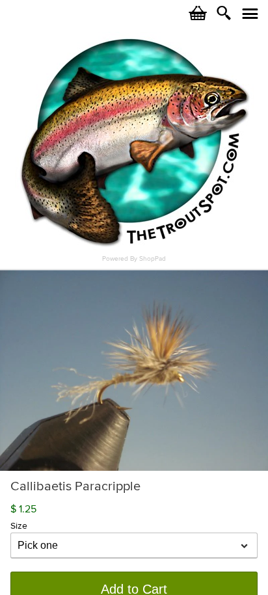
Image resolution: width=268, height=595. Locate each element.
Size (18, 525)
